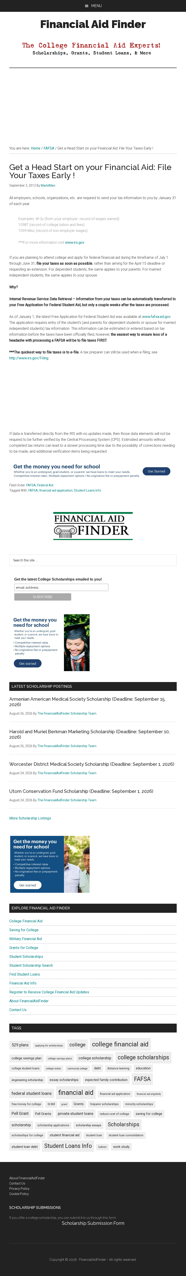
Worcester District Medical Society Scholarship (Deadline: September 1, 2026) (91, 764)
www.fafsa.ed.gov (156, 317)
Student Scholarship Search (31, 965)
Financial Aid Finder (93, 24)
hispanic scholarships (104, 1104)
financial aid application (56, 490)
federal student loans (32, 1093)
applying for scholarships (49, 1045)
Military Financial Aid (25, 939)
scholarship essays (88, 1125)
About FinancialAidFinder (29, 1001)
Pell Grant (20, 1113)
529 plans (20, 1045)
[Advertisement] (93, 102)
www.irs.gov (74, 242)
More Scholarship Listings (30, 818)
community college (78, 1068)
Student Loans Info (87, 490)
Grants (79, 1104)
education (143, 1068)
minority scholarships (139, 1104)
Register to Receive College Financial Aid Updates (49, 992)
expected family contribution (106, 1080)
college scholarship (94, 1058)
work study (121, 1147)
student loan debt (25, 1147)
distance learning (118, 1068)
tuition (102, 1147)
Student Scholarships (26, 956)
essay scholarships (64, 1080)
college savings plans (60, 1058)
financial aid (75, 1092)
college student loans (25, 1068)
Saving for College (24, 930)
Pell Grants (43, 1114)
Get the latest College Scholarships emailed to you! (58, 579)
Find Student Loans (24, 974)
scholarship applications (53, 1125)
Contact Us (18, 1010)
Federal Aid (45, 485)
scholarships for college (27, 1135)
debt (97, 1068)
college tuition (53, 1068)
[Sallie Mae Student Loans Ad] (91, 479)
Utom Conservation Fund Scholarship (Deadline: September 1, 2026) (81, 791)
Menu (96, 6)
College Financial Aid (25, 921)
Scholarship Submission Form (93, 1223)
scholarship (21, 1125)
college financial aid (120, 1044)
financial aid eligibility (149, 1094)
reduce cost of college (114, 1114)
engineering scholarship (27, 1080)
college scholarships (143, 1057)
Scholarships (123, 1124)
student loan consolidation (126, 1135)
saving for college (149, 1114)
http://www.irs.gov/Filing (28, 358)
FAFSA (31, 485)
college (77, 1045)
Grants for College (23, 948)
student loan (94, 1135)
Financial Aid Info (23, 983)
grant (64, 1104)
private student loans (75, 1113)
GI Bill (51, 1104)
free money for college (26, 1104)
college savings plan (27, 1058)
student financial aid (64, 1135)
